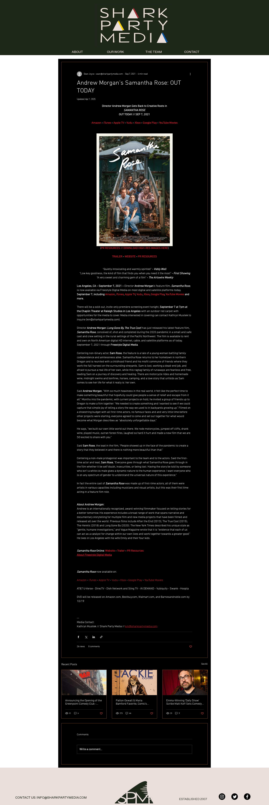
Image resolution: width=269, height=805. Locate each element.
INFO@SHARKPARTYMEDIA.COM (62, 797)
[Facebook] (247, 796)
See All (204, 664)
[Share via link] (101, 636)
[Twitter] (234, 796)
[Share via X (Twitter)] (86, 636)
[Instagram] (222, 796)
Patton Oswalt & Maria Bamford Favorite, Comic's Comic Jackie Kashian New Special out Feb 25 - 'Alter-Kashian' (131, 702)
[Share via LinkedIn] (93, 636)
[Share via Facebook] (78, 636)
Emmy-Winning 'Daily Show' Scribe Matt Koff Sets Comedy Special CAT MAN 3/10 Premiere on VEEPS (184, 702)
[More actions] (190, 74)
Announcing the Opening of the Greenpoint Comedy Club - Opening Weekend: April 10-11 (83, 702)
